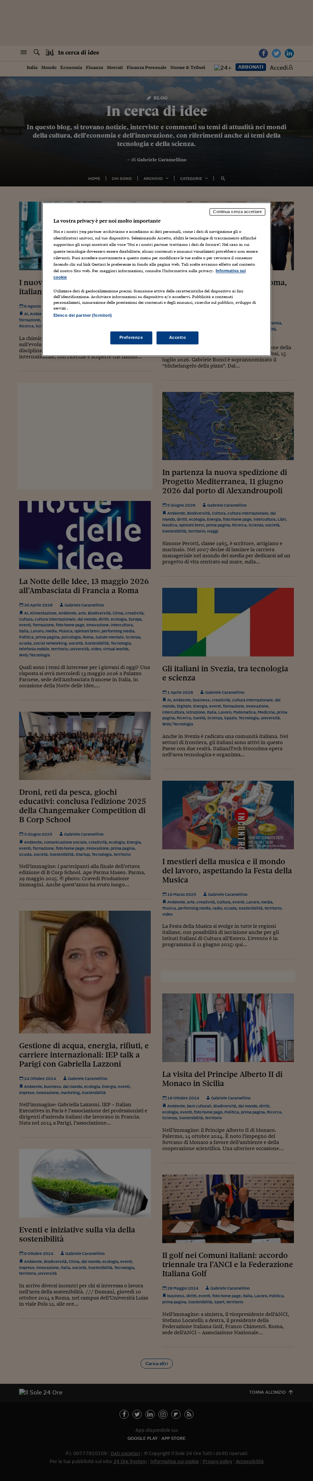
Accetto (177, 337)
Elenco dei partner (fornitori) (82, 315)
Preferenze (131, 337)
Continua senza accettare (237, 211)
